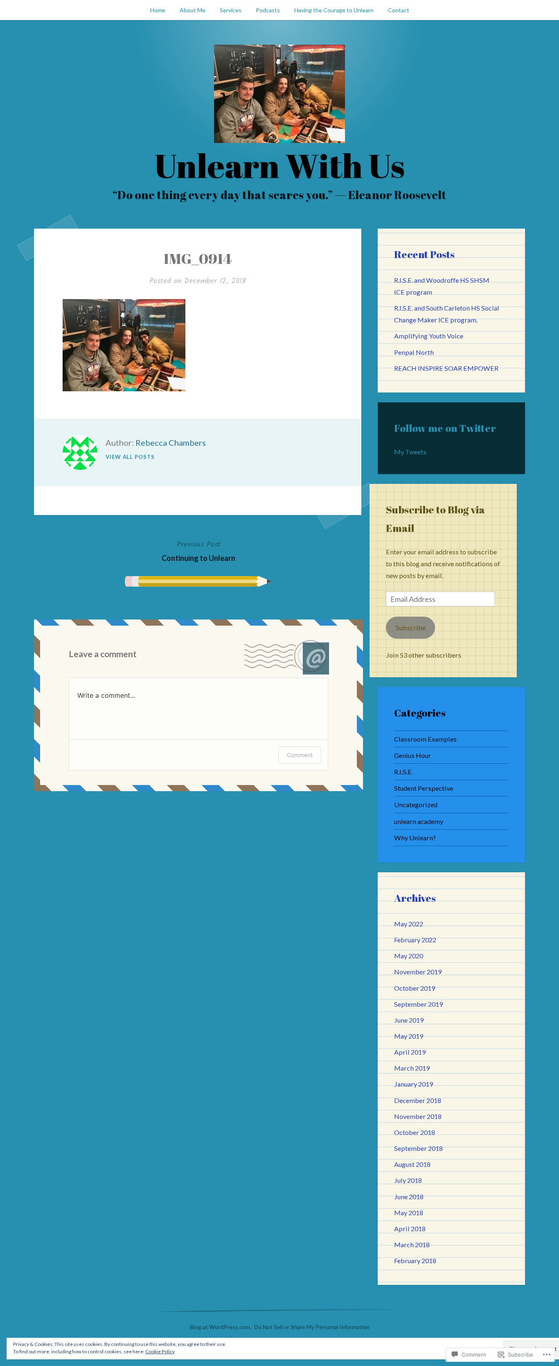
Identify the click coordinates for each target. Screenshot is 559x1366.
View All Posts (130, 457)
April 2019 (410, 1052)
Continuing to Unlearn (198, 551)
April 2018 (410, 1228)
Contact (398, 10)
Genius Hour (412, 755)
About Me (192, 10)
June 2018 (409, 1196)
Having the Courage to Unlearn (334, 10)
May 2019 (408, 1036)
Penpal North (414, 352)
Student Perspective (423, 788)
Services (230, 10)
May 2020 (408, 956)
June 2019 (409, 1020)
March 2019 (412, 1068)
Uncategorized (415, 804)
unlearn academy (418, 821)
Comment (300, 754)
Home (157, 10)
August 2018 (412, 1164)
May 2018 (408, 1212)
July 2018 (408, 1180)
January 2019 (413, 1084)
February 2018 (415, 1260)
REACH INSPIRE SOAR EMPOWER (446, 368)
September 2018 (418, 1148)
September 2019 (418, 1004)
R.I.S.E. (403, 772)
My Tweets (410, 452)
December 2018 (417, 1100)
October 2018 (414, 1132)
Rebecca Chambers (170, 442)
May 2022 (408, 924)
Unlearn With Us (279, 165)
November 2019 (418, 972)
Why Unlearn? (415, 838)
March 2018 (412, 1244)
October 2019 (414, 988)
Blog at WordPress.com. (220, 1326)
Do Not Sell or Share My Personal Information (312, 1326)
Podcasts (268, 10)
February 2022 (415, 940)
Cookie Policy (160, 1351)
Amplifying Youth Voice (428, 336)
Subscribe (411, 627)
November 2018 (418, 1116)
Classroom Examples (425, 739)
